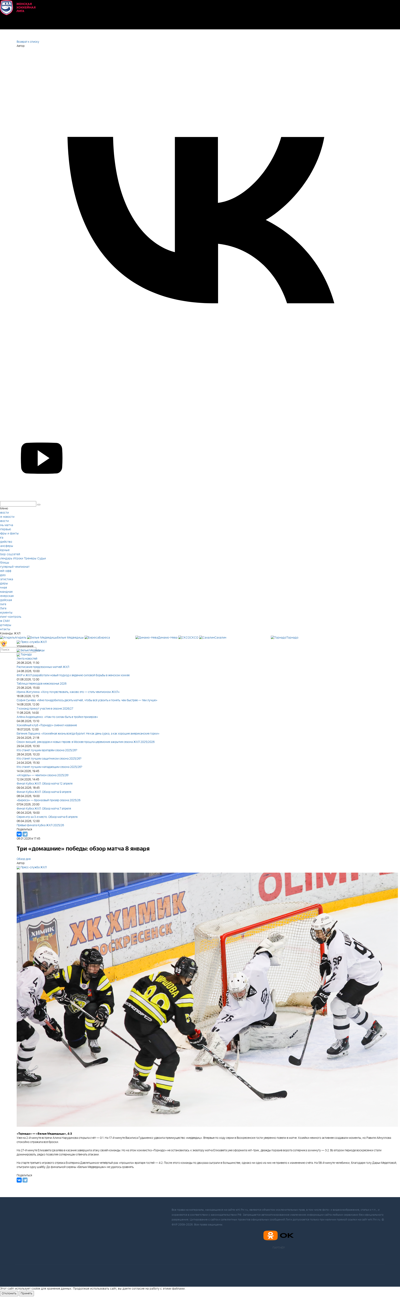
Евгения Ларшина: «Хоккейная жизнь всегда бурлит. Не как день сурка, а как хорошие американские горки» (88, 733)
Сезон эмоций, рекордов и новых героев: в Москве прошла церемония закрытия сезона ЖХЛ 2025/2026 (86, 742)
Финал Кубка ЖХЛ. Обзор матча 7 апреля (44, 808)
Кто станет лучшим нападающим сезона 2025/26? (49, 767)
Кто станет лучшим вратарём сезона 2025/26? (47, 750)
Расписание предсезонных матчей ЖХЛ (43, 667)
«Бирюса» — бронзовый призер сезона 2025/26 (48, 800)
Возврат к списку (28, 41)
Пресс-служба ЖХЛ (34, 642)
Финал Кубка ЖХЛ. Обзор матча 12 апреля (44, 783)
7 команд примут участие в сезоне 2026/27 (45, 708)
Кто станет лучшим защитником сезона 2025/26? (49, 758)
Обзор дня (24, 859)
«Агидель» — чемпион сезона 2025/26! (43, 775)
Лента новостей (27, 658)
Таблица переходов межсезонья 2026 (41, 683)
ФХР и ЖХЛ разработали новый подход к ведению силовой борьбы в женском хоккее (73, 675)
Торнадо (26, 654)
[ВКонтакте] (19, 834)
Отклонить (9, 1293)
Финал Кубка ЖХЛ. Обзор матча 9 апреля (44, 792)
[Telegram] (25, 834)
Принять (26, 1293)
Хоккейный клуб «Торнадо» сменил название (47, 725)
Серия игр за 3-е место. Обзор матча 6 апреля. (47, 817)
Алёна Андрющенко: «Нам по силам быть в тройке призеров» (57, 717)
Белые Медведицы (33, 650)
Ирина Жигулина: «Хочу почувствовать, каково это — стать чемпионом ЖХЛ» (68, 692)
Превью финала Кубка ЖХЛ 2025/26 (40, 825)
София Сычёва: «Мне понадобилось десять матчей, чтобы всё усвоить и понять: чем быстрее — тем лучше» (87, 700)
